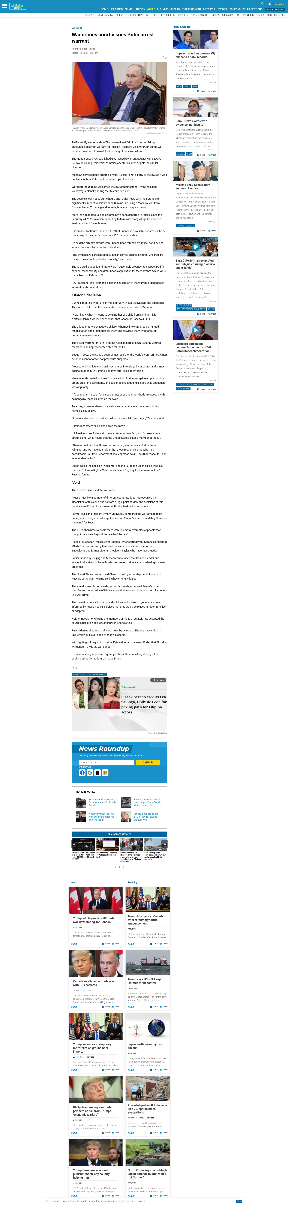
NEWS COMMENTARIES (253, 15)
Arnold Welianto (136, 1118)
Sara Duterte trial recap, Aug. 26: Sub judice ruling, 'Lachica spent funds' (195, 264)
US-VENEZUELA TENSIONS (110, 15)
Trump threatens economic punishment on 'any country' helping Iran (91, 1174)
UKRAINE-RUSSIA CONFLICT (225, 15)
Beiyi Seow (79, 1057)
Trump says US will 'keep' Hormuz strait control (144, 981)
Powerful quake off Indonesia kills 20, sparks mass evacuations (147, 1108)
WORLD (151, 9)
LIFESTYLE (209, 9)
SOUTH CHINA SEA (276, 15)
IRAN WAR (90, 15)
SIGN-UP (148, 762)
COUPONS (235, 9)
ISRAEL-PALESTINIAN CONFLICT (194, 15)
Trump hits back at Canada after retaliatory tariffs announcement (146, 919)
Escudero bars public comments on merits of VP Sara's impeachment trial (193, 347)
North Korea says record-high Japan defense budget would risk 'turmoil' (147, 1173)
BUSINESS (163, 9)
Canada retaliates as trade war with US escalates (93, 983)
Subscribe (279, 4)
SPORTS (175, 9)
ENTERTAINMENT (191, 9)
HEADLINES (116, 9)
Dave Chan (79, 990)
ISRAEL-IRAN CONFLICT (164, 15)
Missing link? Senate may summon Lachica (193, 186)
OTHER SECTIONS (252, 9)
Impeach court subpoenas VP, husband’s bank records (195, 55)
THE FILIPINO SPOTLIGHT (138, 15)
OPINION (129, 9)
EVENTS (222, 9)
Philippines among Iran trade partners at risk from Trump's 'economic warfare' (92, 1111)
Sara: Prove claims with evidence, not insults (191, 122)
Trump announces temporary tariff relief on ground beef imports (92, 1048)
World (77, 28)
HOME (104, 9)
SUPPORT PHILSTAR (275, 9)
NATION (140, 9)
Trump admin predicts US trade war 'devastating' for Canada (93, 920)
